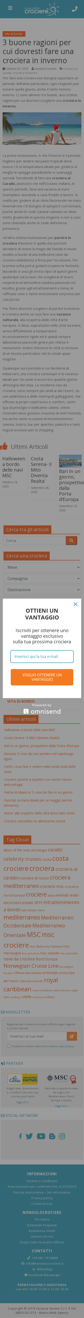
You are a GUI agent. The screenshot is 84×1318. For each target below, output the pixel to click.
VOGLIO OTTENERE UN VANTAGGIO (42, 677)
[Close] (75, 604)
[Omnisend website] (42, 708)
